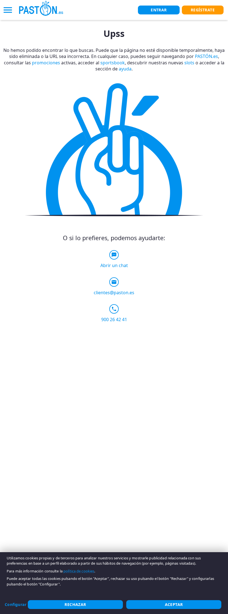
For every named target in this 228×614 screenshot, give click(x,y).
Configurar (15, 604)
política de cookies (78, 571)
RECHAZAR (75, 604)
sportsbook (112, 63)
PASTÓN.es (206, 56)
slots (189, 63)
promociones (46, 63)
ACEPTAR (174, 604)
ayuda (125, 69)
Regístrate (203, 9)
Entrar (159, 9)
